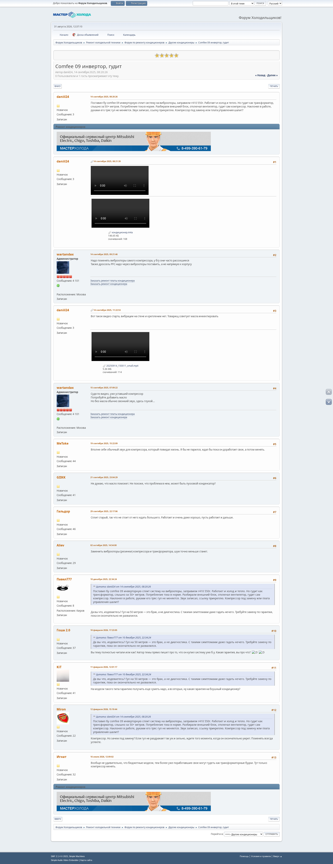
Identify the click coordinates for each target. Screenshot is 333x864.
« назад (260, 75)
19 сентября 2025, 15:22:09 (104, 443)
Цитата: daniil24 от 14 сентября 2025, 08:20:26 (123, 586)
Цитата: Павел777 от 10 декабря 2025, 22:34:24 (123, 637)
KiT (59, 667)
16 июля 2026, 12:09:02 (102, 756)
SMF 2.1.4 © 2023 (59, 856)
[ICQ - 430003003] (58, 285)
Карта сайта (86, 860)
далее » (272, 75)
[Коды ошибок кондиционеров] (58, 289)
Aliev (60, 545)
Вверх (58, 819)
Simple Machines (77, 856)
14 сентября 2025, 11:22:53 (107, 310)
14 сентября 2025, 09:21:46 (104, 254)
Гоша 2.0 (63, 630)
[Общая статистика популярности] (58, 55)
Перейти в (217, 834)
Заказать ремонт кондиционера (108, 284)
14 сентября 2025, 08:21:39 (107, 161)
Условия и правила (261, 856)
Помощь (244, 856)
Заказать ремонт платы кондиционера (112, 280)
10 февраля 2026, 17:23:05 (103, 630)
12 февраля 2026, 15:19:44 (103, 709)
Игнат (61, 757)
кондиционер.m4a (122, 232)
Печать (274, 86)
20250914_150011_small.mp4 (122, 365)
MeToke (62, 443)
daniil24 (63, 97)
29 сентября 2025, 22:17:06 (104, 511)
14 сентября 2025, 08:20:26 (104, 96)
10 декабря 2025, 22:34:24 (103, 579)
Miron (61, 709)
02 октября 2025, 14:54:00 (103, 545)
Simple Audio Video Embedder (65, 860)
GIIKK (61, 477)
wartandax (65, 254)
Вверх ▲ (277, 856)
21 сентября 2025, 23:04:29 (104, 477)
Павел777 (64, 579)
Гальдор (63, 511)
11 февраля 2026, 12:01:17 (103, 666)
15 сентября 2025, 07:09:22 (104, 387)
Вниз (58, 86)
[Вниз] (329, 402)
